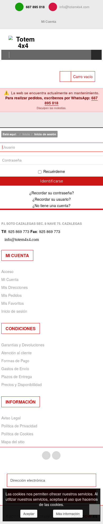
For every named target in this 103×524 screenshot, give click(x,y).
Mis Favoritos (12, 303)
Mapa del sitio (13, 441)
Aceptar (28, 513)
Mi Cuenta (9, 279)
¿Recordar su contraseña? (51, 192)
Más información (68, 513)
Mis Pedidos (11, 295)
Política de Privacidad (19, 425)
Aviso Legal (11, 417)
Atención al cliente (16, 352)
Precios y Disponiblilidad (21, 384)
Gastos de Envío (15, 368)
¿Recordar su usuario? (51, 199)
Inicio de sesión (14, 311)
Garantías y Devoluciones (22, 344)
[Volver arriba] (94, 509)
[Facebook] (46, 455)
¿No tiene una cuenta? (51, 205)
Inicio (26, 134)
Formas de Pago (15, 360)
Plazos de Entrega (16, 376)
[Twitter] (56, 455)
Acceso (7, 271)
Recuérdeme (54, 171)
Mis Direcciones (14, 287)
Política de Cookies (17, 433)
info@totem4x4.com (74, 7)
